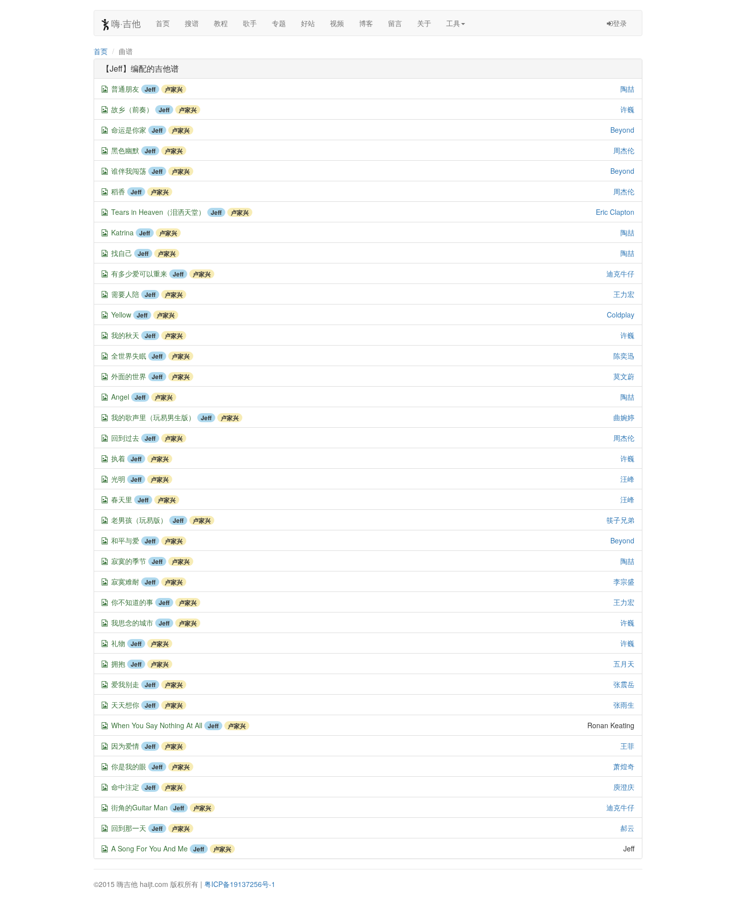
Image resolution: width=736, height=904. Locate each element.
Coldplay (620, 315)
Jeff (150, 89)
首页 (163, 23)
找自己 (121, 253)
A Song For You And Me (149, 848)
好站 (308, 23)
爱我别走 (125, 684)
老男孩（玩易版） (139, 520)
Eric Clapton (615, 212)
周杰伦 (623, 150)
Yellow (121, 315)
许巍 (627, 109)
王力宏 (623, 294)
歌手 (250, 23)
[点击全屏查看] (105, 89)
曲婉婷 (623, 417)
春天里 (121, 499)
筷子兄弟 (620, 520)
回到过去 (125, 438)
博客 (366, 23)
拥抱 (118, 664)
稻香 (118, 191)
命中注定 (125, 787)
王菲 (627, 746)
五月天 (623, 664)
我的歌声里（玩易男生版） (153, 417)
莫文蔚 (623, 376)
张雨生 (623, 705)
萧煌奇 (623, 766)
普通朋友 (125, 89)
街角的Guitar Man (139, 807)
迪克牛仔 (620, 273)
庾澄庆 (623, 787)
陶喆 (627, 89)
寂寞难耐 (125, 581)
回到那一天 (128, 828)
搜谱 (192, 23)
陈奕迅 (623, 356)
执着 (118, 458)
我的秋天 (125, 335)
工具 (453, 23)
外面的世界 (128, 376)
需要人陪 (125, 294)
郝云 (627, 828)
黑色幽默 (125, 150)
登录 (620, 23)
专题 (279, 23)
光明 (118, 479)
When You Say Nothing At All (156, 725)
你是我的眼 (128, 766)
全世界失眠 (128, 356)
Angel (120, 397)
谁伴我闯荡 (128, 171)
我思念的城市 (132, 623)
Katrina (122, 232)
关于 (424, 23)
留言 (395, 23)
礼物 (118, 643)
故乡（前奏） (132, 109)
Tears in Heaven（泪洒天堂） (158, 212)
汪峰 (627, 479)
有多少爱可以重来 (139, 273)
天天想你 (125, 705)
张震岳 (623, 684)
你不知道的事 (132, 602)
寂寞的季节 (128, 561)
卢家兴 (174, 89)
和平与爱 (125, 540)
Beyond (622, 130)
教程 (221, 23)
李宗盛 (623, 581)
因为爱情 (125, 746)
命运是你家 (128, 130)
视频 (337, 23)
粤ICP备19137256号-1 (239, 884)
